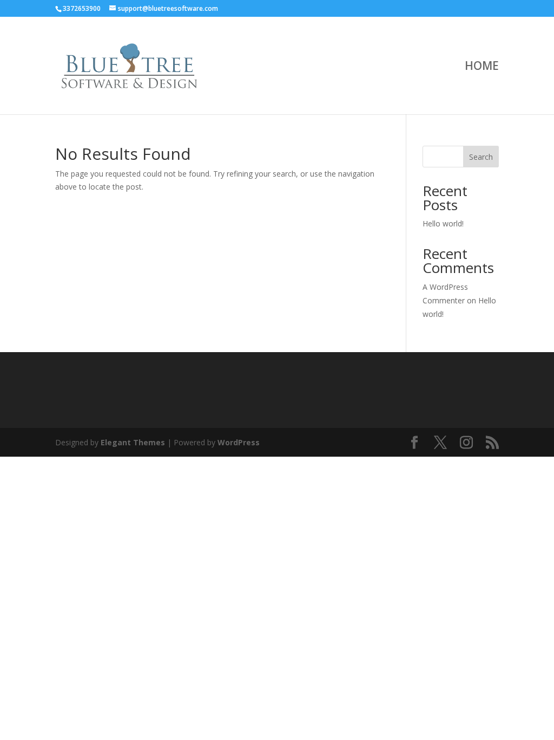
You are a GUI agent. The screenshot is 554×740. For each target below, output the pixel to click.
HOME (482, 67)
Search (481, 157)
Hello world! (443, 223)
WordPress (238, 442)
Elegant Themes (133, 442)
